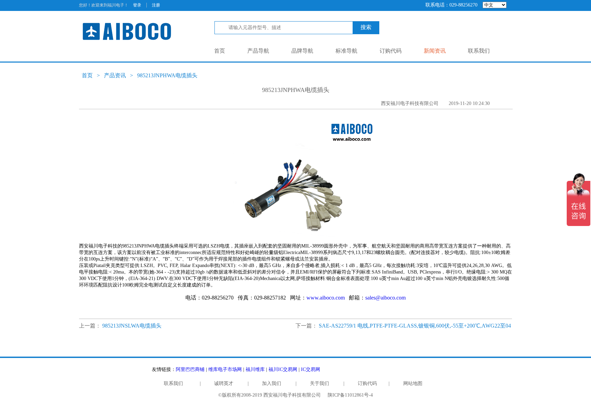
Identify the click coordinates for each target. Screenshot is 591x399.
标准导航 (346, 51)
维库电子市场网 (225, 369)
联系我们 (479, 51)
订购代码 (391, 51)
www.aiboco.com (325, 298)
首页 (219, 51)
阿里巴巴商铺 (190, 369)
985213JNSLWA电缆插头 (131, 326)
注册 (156, 5)
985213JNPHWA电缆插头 (167, 75)
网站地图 (412, 383)
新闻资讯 (435, 51)
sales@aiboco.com (385, 298)
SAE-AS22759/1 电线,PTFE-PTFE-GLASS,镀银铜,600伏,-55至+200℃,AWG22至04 (415, 326)
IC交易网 (310, 369)
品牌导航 (302, 51)
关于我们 (319, 383)
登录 (137, 5)
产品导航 (258, 51)
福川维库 (255, 369)
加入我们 (271, 383)
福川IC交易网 (282, 369)
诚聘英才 (223, 383)
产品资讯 (115, 75)
